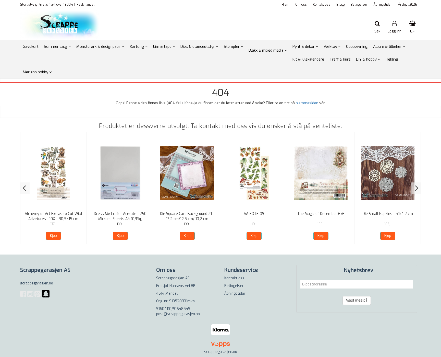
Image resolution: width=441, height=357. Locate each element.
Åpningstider (382, 5)
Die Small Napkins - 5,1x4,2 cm (388, 213)
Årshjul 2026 (407, 5)
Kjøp (53, 235)
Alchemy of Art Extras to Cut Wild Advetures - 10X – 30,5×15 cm (53, 216)
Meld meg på (357, 300)
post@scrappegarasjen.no (178, 314)
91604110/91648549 (173, 308)
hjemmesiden (307, 103)
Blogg (340, 5)
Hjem (285, 5)
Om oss (301, 5)
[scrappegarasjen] (46, 296)
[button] (25, 188)
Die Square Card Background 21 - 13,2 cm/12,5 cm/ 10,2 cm (187, 216)
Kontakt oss (321, 5)
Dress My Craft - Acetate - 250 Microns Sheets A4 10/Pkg (120, 216)
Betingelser (359, 5)
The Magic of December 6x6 (321, 213)
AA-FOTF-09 (254, 213)
